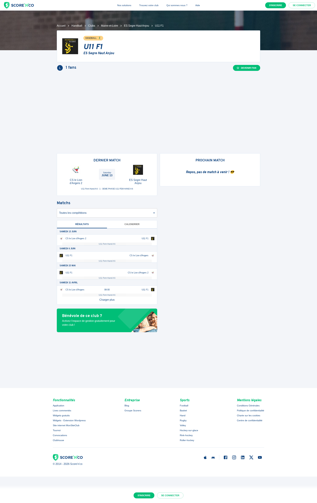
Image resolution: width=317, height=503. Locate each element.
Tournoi (57, 430)
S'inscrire (275, 5)
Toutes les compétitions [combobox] (73, 212)
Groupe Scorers (132, 410)
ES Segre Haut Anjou (136, 25)
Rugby (183, 420)
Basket (183, 410)
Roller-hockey (187, 440)
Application (58, 405)
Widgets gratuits (61, 415)
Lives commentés (62, 410)
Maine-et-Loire (109, 25)
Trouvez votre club (148, 5)
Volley (183, 425)
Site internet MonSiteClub (66, 425)
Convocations (60, 435)
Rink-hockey (186, 435)
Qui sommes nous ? (176, 5)
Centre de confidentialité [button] (249, 420)
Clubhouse (58, 440)
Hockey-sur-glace (189, 430)
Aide (197, 5)
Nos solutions (124, 5)
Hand (182, 415)
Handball (76, 25)
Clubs (91, 25)
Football (184, 405)
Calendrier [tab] (132, 224)
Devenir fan (248, 68)
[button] (107, 300)
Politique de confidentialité (250, 410)
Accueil (61, 25)
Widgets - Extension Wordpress (69, 420)
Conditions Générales (248, 405)
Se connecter (302, 5)
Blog (126, 405)
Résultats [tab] (82, 224)
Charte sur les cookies (248, 415)
